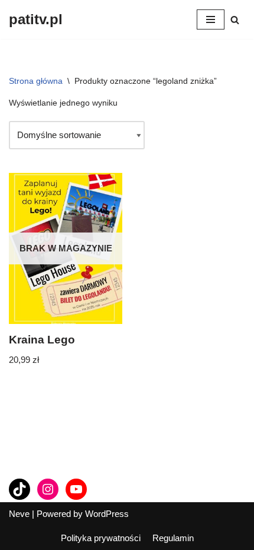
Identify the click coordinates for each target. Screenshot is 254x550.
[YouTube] (76, 489)
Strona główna (36, 81)
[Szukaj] (234, 19)
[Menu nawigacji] (210, 19)
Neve (19, 514)
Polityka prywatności (101, 538)
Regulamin (173, 538)
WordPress (107, 514)
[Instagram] (47, 489)
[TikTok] (19, 489)
